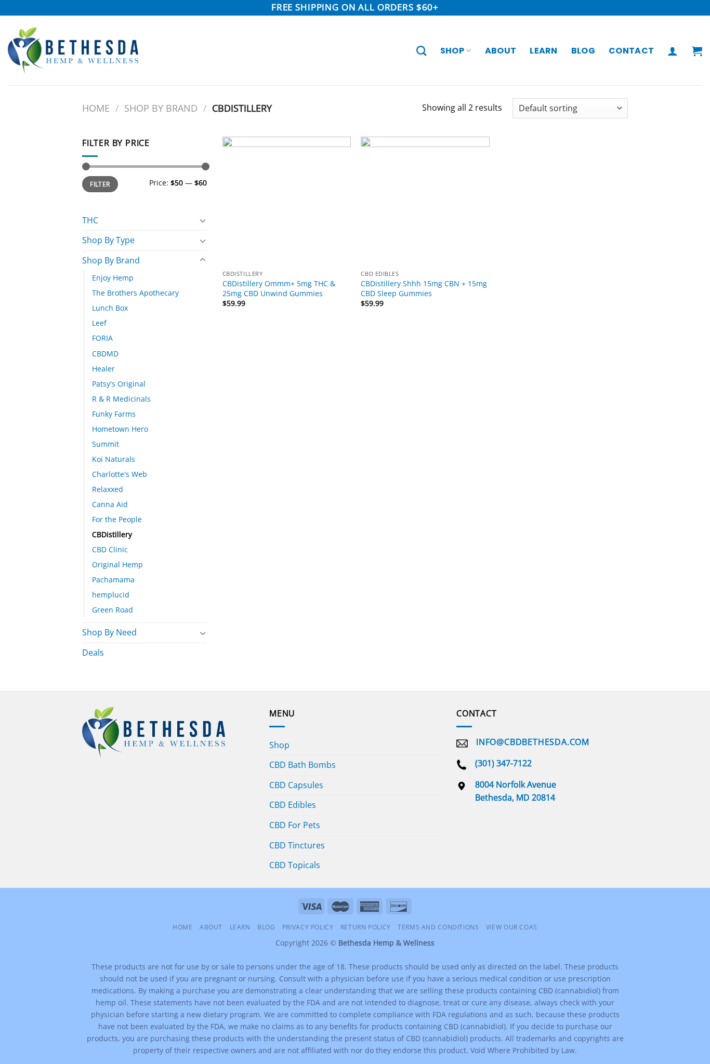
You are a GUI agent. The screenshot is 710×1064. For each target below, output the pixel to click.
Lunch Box (110, 308)
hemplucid (110, 595)
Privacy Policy (308, 927)
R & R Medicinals (121, 399)
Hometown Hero (120, 429)
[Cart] (697, 50)
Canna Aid (110, 504)
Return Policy (365, 927)
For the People (117, 519)
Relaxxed (107, 489)
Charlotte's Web (119, 474)
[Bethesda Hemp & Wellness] (73, 51)
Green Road (112, 610)
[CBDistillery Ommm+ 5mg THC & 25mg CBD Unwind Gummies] (286, 201)
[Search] (421, 50)
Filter (100, 184)
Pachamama (113, 579)
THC (90, 220)
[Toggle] (203, 220)
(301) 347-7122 (503, 763)
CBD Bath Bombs (302, 764)
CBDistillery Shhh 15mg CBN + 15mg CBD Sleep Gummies (424, 288)
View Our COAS (511, 927)
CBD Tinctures (297, 845)
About (501, 51)
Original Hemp (117, 564)
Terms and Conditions (438, 927)
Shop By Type (108, 240)
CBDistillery (112, 534)
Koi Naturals (113, 459)
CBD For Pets (294, 825)
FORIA (102, 338)
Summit (105, 444)
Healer (103, 369)
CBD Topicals (294, 865)
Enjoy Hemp (113, 278)
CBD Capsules (296, 785)
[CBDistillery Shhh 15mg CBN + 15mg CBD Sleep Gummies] (425, 201)
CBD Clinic (110, 549)
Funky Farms (114, 414)
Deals (93, 652)
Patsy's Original (119, 384)
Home (96, 107)
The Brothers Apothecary (135, 293)
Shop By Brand (161, 107)
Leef (99, 323)
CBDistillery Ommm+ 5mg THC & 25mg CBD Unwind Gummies (278, 288)
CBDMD (105, 353)
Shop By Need (109, 632)
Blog (583, 51)
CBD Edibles (292, 804)
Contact (631, 51)
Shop (452, 51)
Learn (544, 51)
